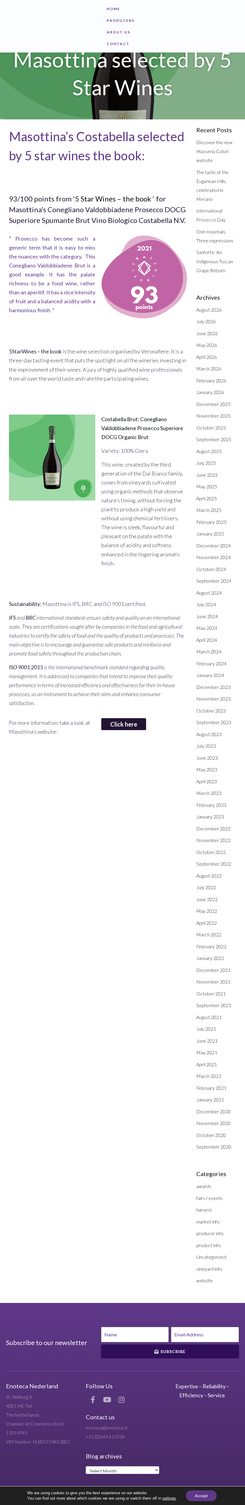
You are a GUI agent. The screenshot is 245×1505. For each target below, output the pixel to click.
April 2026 (206, 357)
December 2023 (213, 687)
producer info (209, 1233)
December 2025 (213, 404)
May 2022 (206, 911)
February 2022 (211, 946)
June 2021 (207, 1041)
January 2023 (210, 816)
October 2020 (211, 1135)
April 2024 (206, 640)
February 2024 (211, 663)
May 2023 (206, 769)
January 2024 (210, 675)
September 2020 (213, 1146)
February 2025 (211, 522)
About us (118, 32)
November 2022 (213, 840)
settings (169, 1498)
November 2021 (213, 981)
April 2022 (206, 923)
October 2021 (211, 993)
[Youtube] (107, 1399)
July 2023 (206, 746)
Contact (118, 43)
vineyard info (209, 1269)
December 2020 (213, 1111)
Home (113, 9)
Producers (120, 20)
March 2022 (208, 934)
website (204, 1280)
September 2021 (213, 1005)
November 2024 (213, 557)
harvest (204, 1209)
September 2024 (213, 581)
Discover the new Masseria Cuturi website (214, 151)
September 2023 (213, 722)
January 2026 (210, 392)
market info (208, 1221)
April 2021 (206, 1064)
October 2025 (211, 427)
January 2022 (210, 958)
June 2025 (207, 475)
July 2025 (206, 463)
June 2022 (207, 899)
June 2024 (207, 616)
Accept (201, 1495)
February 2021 (211, 1088)
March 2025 (208, 510)
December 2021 (213, 970)
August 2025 (209, 451)
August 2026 (209, 310)
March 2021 (208, 1076)
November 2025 (213, 415)
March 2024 (208, 651)
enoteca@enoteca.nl (106, 1427)
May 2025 (206, 486)
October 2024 (211, 569)
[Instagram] (121, 1399)
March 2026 (208, 368)
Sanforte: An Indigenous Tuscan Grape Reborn (214, 261)
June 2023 (207, 758)
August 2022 (209, 875)
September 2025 (213, 439)
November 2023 (213, 698)
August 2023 (209, 734)
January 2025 (210, 533)
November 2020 (213, 1123)
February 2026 (211, 380)
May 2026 (206, 345)
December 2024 (213, 545)
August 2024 (209, 592)
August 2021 (209, 1017)
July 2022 (206, 887)
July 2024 (206, 604)
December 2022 (213, 828)
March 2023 (208, 793)
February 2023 (211, 805)
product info (208, 1245)
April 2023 (206, 781)
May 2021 (206, 1052)
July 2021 (206, 1029)
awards (203, 1186)
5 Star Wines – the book (113, 198)
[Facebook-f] (93, 1399)
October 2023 (211, 710)
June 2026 (207, 333)
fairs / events (209, 1198)
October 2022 (211, 852)
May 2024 (206, 628)
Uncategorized (211, 1257)
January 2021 (210, 1099)
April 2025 (206, 498)
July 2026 (206, 321)
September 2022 (213, 864)
